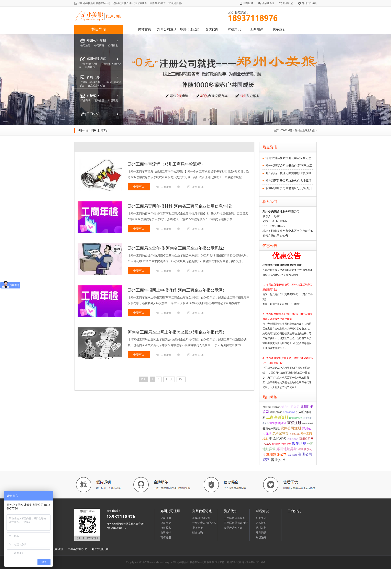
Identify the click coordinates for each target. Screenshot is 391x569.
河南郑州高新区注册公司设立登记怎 (288, 158)
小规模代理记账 (201, 517)
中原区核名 (277, 439)
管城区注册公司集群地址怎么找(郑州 (289, 188)
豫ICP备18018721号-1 (253, 562)
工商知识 (256, 29)
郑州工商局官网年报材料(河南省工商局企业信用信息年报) (180, 206)
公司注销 (165, 532)
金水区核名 (292, 439)
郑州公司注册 (167, 29)
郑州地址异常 (286, 449)
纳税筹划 (261, 527)
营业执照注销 (278, 423)
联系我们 (288, 3)
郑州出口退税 (309, 3)
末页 (181, 379)
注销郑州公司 (296, 418)
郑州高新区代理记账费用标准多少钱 (288, 173)
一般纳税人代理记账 (204, 522)
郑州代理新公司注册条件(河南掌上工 (289, 165)
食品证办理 (268, 3)
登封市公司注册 (54, 549)
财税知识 (234, 29)
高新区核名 (295, 434)
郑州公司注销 (276, 412)
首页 (143, 379)
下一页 (169, 379)
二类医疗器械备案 (234, 517)
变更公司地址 (271, 428)
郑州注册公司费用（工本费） (286, 304)
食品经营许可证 (233, 527)
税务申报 (197, 527)
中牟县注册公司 (78, 549)
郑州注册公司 (100, 549)
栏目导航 (98, 29)
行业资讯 (261, 517)
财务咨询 (197, 532)
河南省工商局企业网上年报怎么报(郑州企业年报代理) (176, 332)
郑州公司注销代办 (271, 407)
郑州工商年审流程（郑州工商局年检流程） (166, 164)
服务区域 (248, 3)
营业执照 (278, 460)
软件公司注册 (290, 428)
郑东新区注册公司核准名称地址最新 (288, 180)
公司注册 (165, 517)
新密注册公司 (290, 407)
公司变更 (165, 522)
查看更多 (139, 186)
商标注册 (294, 423)
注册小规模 (292, 455)
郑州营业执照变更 (281, 444)
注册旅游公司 (276, 454)
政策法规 (299, 444)
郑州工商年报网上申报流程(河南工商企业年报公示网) (176, 290)
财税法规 (261, 537)
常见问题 (261, 532)
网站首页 (144, 29)
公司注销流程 (289, 412)
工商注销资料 (277, 417)
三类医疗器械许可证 (236, 522)
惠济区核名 (280, 433)
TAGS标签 (286, 130)
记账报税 (261, 522)
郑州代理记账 (189, 29)
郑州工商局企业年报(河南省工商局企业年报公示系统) (176, 248)
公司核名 (165, 527)
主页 (276, 130)
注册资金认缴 (307, 423)
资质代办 (211, 29)
